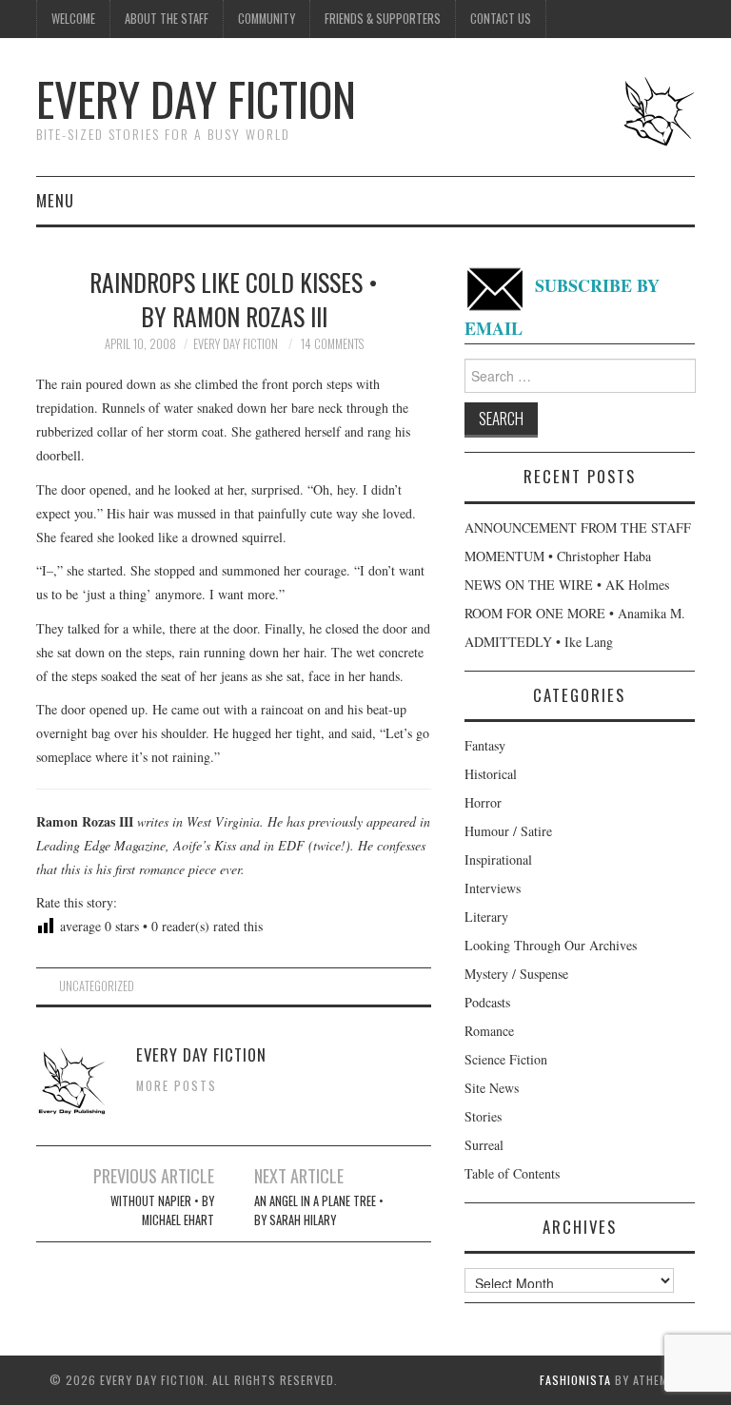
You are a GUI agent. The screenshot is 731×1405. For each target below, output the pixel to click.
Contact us (500, 19)
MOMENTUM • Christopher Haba (557, 556)
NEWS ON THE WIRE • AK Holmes (566, 585)
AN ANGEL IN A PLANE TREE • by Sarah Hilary (319, 1210)
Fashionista (575, 1380)
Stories (483, 1116)
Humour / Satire (508, 831)
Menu (55, 200)
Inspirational (498, 859)
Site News (491, 1088)
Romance (489, 1031)
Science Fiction (505, 1059)
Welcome (73, 19)
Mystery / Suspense (516, 974)
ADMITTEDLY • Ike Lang (538, 642)
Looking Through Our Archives (550, 945)
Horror (483, 802)
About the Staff (166, 19)
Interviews (492, 888)
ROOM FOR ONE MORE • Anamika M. (574, 613)
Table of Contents (512, 1173)
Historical (490, 774)
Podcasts (487, 1002)
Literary (486, 916)
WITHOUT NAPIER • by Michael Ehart (162, 1210)
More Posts (176, 1086)
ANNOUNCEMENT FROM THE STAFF (577, 527)
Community (266, 19)
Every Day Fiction (196, 98)
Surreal (484, 1145)
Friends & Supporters (383, 19)
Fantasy (484, 745)
